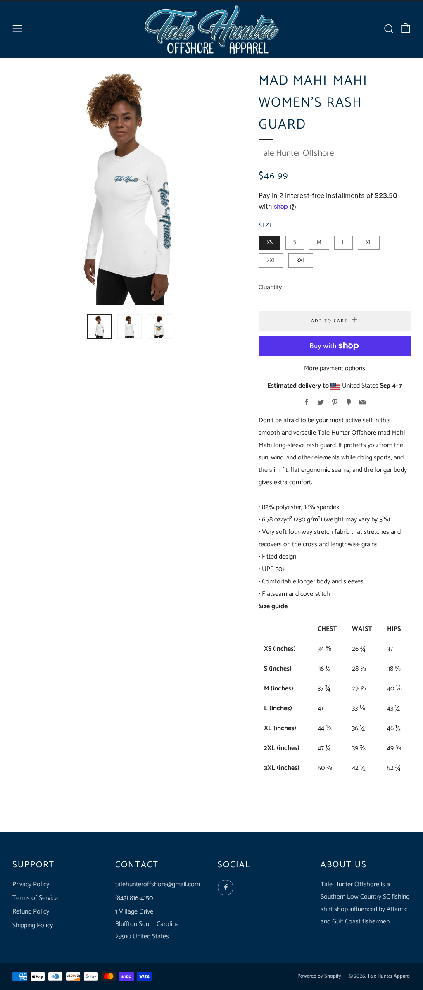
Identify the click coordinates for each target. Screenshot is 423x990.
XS (269, 243)
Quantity (270, 287)
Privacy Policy (30, 884)
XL (369, 243)
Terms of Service (35, 898)
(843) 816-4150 (134, 898)
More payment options (334, 368)
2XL (271, 260)
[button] (99, 326)
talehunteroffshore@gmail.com (157, 884)
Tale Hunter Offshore (296, 153)
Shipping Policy (32, 925)
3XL (300, 260)
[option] (129, 187)
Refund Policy (30, 911)
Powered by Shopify (319, 976)
